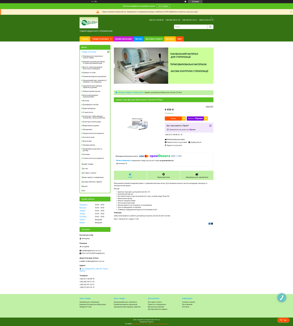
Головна (85, 39)
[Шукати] (210, 27)
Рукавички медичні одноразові (94, 76)
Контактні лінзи (88, 137)
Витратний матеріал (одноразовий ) (90, 96)
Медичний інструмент (91, 125)
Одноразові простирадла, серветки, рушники (92, 86)
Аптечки (86, 101)
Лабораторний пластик (91, 91)
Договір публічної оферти (92, 182)
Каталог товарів (125, 92)
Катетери (86, 154)
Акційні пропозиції (123, 39)
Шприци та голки (89, 72)
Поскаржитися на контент (140, 324)
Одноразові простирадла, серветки (127, 307)
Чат (285, 320)
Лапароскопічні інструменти (93, 133)
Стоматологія (138, 92)
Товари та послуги (100, 39)
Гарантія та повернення (157, 304)
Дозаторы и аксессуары (92, 122)
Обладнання (87, 129)
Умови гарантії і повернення (92, 177)
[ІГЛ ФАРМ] (89, 22)
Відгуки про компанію (156, 307)
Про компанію (187, 304)
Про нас (138, 39)
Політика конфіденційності (159, 324)
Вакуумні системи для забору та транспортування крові (94, 62)
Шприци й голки (86, 307)
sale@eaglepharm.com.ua (91, 250)
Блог (180, 39)
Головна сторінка (188, 302)
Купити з (191, 118)
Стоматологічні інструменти (93, 158)
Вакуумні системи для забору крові (93, 304)
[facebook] (209, 224)
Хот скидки (163, 6)
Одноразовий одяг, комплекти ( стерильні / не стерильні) (95, 81)
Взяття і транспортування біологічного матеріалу (92, 68)
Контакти (170, 39)
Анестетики (87, 141)
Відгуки (84, 186)
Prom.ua (157, 320)
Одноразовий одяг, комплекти (125, 302)
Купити (173, 118)
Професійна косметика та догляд (92, 149)
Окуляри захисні (89, 145)
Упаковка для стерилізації (89, 302)
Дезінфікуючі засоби (90, 104)
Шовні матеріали (89, 108)
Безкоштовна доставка (176, 139)
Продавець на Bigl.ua (146, 322)
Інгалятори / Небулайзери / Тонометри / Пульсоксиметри (94, 117)
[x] (212, 224)
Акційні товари (87, 164)
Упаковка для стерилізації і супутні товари (93, 57)
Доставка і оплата (154, 39)
